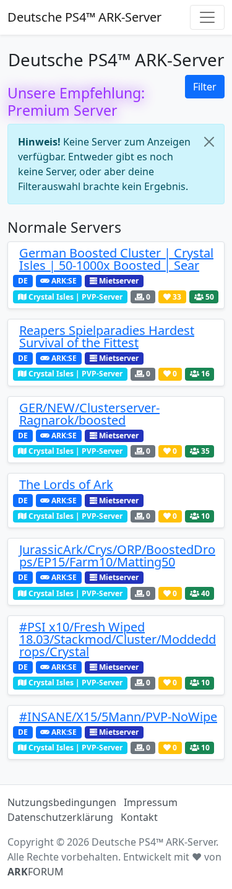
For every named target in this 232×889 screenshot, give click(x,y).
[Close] (209, 141)
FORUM (35, 871)
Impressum (151, 802)
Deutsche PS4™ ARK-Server (84, 17)
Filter (205, 86)
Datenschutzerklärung (60, 817)
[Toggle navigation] (207, 17)
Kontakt (139, 817)
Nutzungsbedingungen (61, 802)
